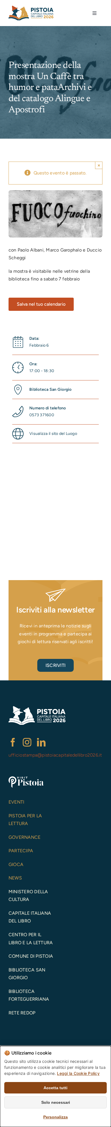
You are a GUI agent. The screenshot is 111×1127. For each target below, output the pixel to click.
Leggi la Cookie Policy (78, 1073)
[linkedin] (41, 742)
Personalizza (55, 1117)
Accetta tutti (55, 1087)
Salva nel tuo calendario (41, 304)
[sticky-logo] (31, 8)
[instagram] (27, 742)
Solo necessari (55, 1102)
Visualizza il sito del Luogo (53, 433)
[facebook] (13, 742)
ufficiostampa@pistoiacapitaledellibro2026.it (55, 755)
